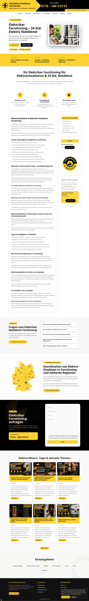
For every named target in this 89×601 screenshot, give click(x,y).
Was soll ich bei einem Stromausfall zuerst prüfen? (56, 334)
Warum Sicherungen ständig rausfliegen (67, 520)
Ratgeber (55, 13)
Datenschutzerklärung (75, 594)
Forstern (67, 566)
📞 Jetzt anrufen (14, 45)
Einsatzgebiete (46, 13)
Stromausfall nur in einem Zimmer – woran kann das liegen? (19, 520)
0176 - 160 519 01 (54, 6)
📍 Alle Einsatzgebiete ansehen (52, 390)
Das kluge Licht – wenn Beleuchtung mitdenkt (65, 478)
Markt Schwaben (56, 566)
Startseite (62, 585)
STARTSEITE (19, 13)
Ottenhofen (44, 570)
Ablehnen (74, 597)
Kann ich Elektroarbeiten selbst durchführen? (55, 346)
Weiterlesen (14, 498)
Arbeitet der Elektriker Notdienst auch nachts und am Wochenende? (57, 340)
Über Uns (62, 13)
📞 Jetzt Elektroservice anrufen (18, 341)
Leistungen (28, 13)
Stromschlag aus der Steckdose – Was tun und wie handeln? (20, 478)
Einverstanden (65, 597)
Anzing (74, 566)
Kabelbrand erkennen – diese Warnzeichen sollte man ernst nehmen (43, 520)
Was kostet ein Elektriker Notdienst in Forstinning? (57, 324)
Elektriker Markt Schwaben (33, 566)
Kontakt (69, 13)
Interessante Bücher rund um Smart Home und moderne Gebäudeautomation (43, 478)
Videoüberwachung (42, 589)
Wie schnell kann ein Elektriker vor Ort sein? (55, 329)
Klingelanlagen (41, 585)
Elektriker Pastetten (18, 566)
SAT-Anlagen (40, 592)
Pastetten (46, 566)
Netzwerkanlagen (42, 587)
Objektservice (36, 13)
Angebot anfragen (26, 45)
